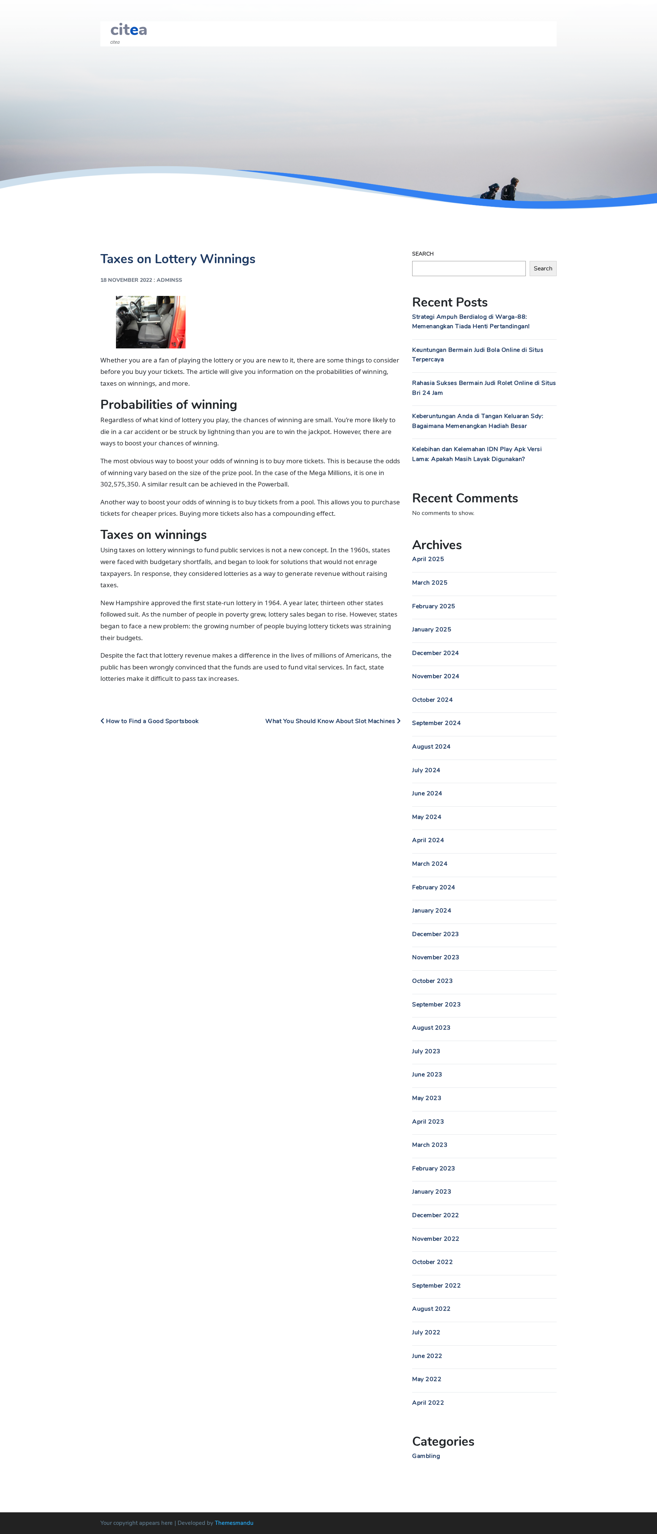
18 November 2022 (126, 280)
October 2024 (432, 700)
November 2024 (436, 676)
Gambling (426, 1456)
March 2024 (430, 864)
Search (423, 254)
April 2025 (428, 559)
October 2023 (432, 981)
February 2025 (433, 606)
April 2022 (428, 1403)
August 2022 (431, 1309)
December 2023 (435, 934)
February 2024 (433, 887)
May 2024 (426, 817)
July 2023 (426, 1051)
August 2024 (431, 746)
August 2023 (431, 1028)
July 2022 (426, 1332)
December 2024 (435, 653)
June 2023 (427, 1074)
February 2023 (433, 1168)
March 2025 (430, 583)
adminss (169, 280)
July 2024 (426, 770)
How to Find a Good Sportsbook (152, 721)
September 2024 (436, 723)
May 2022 (426, 1379)
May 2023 (426, 1098)
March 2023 (430, 1145)
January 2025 (431, 629)
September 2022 (436, 1285)
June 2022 (427, 1356)
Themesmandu (234, 1523)
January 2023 (431, 1191)
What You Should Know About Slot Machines (331, 721)
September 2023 (436, 1004)
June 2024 (427, 793)
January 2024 (431, 910)
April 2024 (428, 840)
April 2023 (428, 1122)
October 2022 (432, 1262)
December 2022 (435, 1215)
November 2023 (436, 957)
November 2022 (436, 1239)
